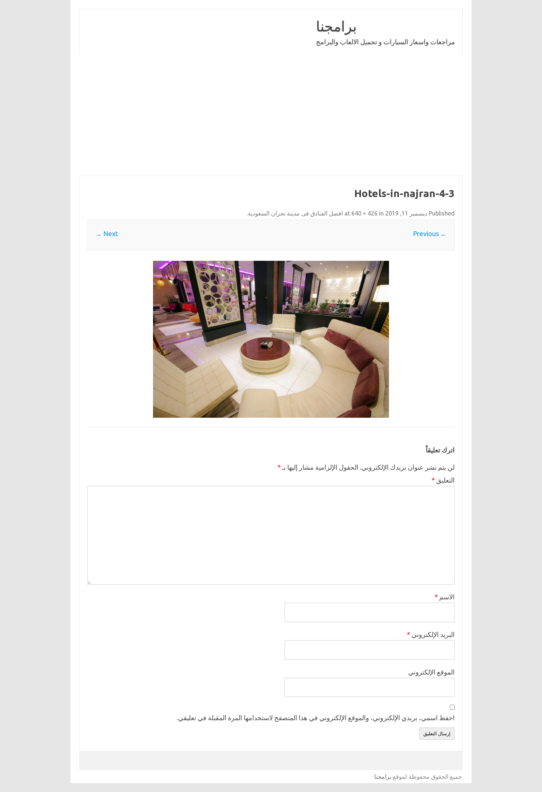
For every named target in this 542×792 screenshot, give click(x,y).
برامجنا (336, 26)
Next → (106, 233)
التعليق (443, 480)
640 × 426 (364, 213)
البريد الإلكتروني (431, 634)
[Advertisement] (241, 115)
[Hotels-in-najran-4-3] (271, 339)
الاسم (444, 596)
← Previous (430, 233)
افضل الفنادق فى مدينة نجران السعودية (295, 213)
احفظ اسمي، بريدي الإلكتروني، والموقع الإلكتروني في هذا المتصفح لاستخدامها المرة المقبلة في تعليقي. (316, 717)
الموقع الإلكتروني (431, 672)
